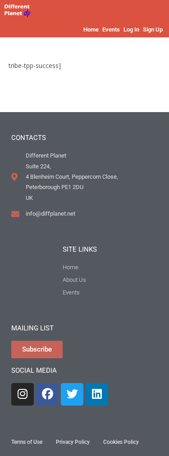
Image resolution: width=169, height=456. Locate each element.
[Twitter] (72, 394)
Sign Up (153, 29)
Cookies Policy (121, 442)
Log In (131, 29)
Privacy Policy (73, 442)
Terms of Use (26, 442)
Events (111, 29)
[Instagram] (22, 394)
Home (91, 29)
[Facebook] (47, 394)
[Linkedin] (97, 394)
